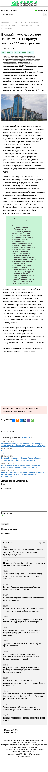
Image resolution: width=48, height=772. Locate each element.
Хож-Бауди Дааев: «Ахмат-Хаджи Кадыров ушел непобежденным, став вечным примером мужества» (23, 552)
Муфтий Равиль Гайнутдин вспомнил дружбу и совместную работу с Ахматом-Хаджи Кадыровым (22, 669)
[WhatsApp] (32, 420)
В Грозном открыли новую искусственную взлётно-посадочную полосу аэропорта (22, 620)
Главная (4, 22)
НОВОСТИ (13, 22)
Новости (7, 542)
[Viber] (28, 420)
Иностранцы (20, 52)
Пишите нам (42, 10)
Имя (3, 484)
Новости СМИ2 (11, 730)
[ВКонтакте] (13, 420)
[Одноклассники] (17, 420)
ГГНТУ (10, 52)
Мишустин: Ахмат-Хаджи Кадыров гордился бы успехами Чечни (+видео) (24, 564)
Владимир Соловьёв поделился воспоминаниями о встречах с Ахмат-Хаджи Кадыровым (24, 682)
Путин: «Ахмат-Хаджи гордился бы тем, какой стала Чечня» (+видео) (21, 588)
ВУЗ (3, 52)
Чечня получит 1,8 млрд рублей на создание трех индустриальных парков (21, 708)
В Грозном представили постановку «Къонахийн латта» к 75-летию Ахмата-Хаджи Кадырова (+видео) (21, 656)
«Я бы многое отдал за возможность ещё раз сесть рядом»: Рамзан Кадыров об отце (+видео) (23, 576)
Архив (42, 542)
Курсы (31, 52)
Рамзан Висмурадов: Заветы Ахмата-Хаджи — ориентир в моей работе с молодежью (23, 609)
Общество (23, 22)
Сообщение (6, 489)
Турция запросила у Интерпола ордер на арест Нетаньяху (22, 644)
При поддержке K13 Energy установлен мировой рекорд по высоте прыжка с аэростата (21, 632)
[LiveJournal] (24, 420)
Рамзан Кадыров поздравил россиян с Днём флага (24, 719)
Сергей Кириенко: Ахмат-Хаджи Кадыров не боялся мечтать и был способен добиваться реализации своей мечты (24, 696)
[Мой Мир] (21, 420)
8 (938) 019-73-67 (24, 754)
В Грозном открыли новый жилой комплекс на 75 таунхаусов (23, 599)
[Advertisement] (24, 379)
